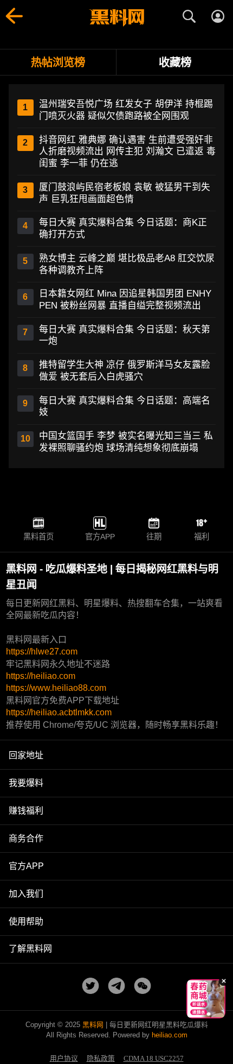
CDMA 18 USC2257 (154, 1058)
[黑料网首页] (116, 18)
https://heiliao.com (40, 676)
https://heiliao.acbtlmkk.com (59, 712)
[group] (205, 998)
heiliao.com (169, 1035)
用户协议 (64, 1058)
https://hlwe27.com (41, 651)
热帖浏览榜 (58, 62)
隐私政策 (101, 1058)
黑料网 (92, 1025)
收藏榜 (175, 62)
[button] (197, 1014)
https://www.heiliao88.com (56, 687)
